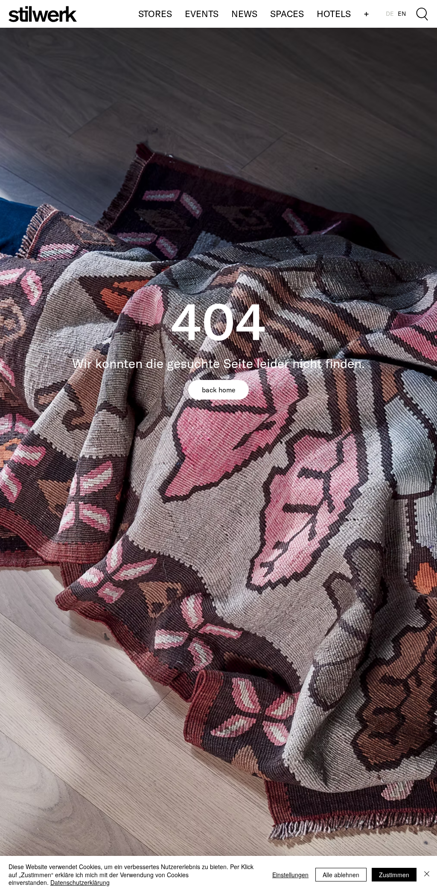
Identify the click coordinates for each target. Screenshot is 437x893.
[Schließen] (427, 874)
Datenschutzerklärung (80, 882)
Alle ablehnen (341, 874)
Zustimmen (394, 874)
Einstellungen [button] (290, 874)
